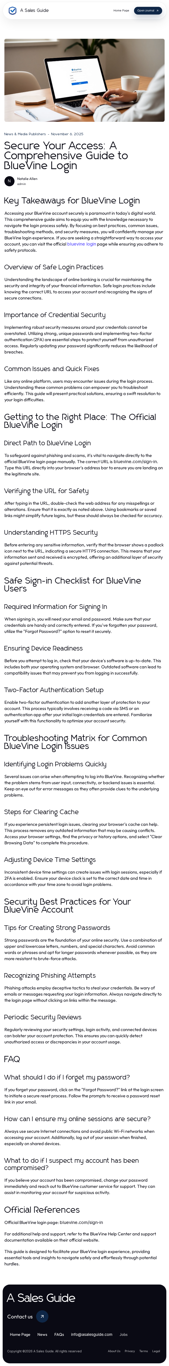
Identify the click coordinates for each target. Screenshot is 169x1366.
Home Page (20, 1334)
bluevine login (81, 244)
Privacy (130, 1351)
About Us (114, 1351)
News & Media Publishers (25, 134)
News (42, 1334)
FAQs (59, 1334)
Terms (143, 1351)
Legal (156, 1351)
